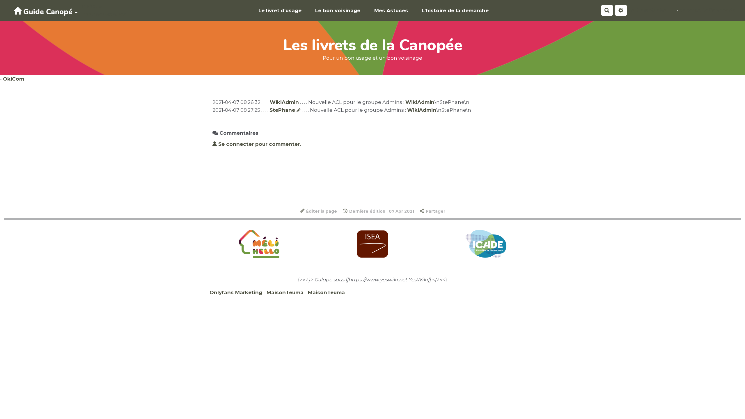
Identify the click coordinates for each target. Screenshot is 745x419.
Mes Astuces (391, 10)
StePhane (282, 110)
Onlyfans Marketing (237, 292)
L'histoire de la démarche (455, 10)
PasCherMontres (104, 14)
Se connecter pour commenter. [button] (259, 144)
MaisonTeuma (286, 292)
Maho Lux (664, 10)
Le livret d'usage (279, 10)
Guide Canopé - (49, 12)
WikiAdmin (284, 102)
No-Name (639, 10)
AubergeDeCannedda (707, 10)
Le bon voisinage (337, 10)
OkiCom (93, 6)
